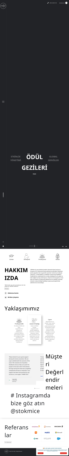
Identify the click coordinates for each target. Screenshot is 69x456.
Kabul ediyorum (41, 453)
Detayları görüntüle (63, 453)
